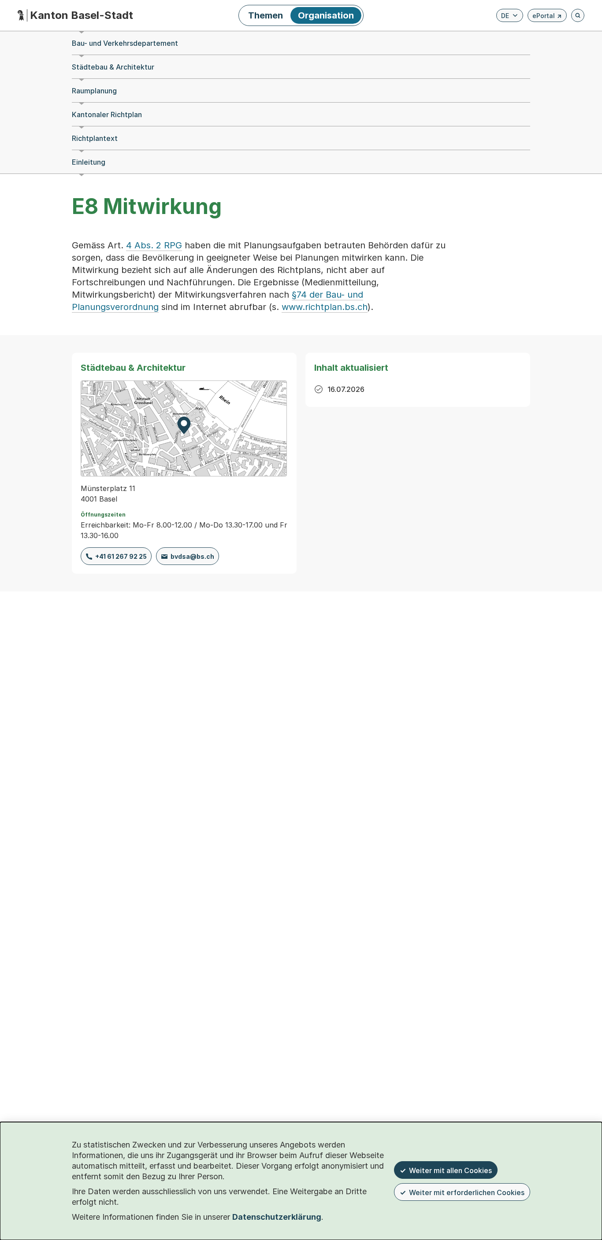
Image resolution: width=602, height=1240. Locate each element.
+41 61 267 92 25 (121, 556)
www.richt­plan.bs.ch (325, 307)
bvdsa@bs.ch (192, 556)
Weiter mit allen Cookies (450, 1170)
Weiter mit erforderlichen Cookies (466, 1192)
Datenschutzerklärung (276, 1217)
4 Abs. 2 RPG (154, 245)
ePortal (547, 17)
